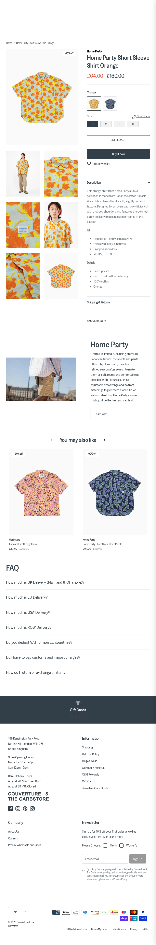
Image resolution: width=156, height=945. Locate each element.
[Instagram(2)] (32, 808)
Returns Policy (90, 754)
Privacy (134, 929)
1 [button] (71, 716)
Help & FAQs (89, 761)
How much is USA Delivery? (28, 612)
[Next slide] (104, 440)
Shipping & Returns (98, 302)
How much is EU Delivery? (27, 597)
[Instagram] (17, 808)
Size (118, 116)
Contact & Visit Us (93, 767)
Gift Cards (88, 781)
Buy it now (118, 154)
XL (132, 124)
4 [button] (84, 716)
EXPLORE (101, 414)
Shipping (87, 747)
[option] (42, 98)
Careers (13, 838)
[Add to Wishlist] (71, 451)
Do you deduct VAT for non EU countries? (39, 642)
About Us (14, 831)
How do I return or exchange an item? (36, 672)
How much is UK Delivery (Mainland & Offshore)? (45, 582)
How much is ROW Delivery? (28, 627)
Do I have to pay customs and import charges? (43, 657)
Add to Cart (118, 140)
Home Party (94, 51)
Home (9, 42)
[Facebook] (10, 808)
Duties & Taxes (119, 929)
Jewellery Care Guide (95, 788)
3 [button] (80, 716)
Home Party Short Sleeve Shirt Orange (35, 42)
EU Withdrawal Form (77, 929)
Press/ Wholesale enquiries (24, 845)
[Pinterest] (25, 808)
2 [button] (76, 716)
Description (94, 182)
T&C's (145, 929)
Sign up (137, 859)
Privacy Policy (120, 879)
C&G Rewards (90, 774)
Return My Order (99, 929)
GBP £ (15, 911)
